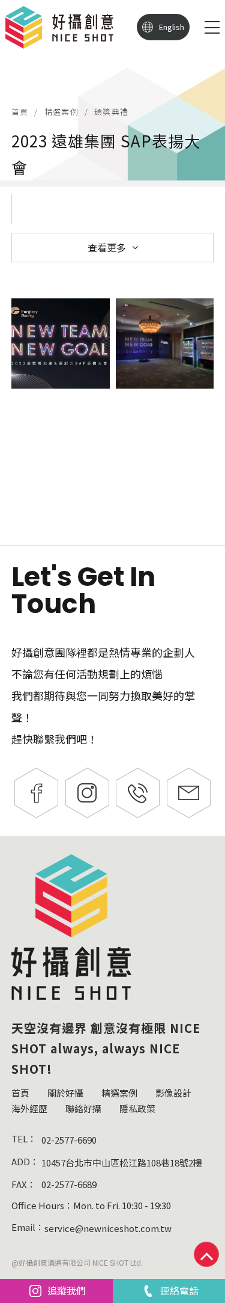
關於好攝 (65, 1092)
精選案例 (61, 111)
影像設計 (173, 1092)
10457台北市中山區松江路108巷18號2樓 (121, 1162)
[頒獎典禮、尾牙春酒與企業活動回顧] (112, 90)
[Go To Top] (206, 1254)
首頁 (20, 111)
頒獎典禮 (111, 111)
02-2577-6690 (69, 1140)
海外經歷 (29, 1108)
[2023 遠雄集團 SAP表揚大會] (60, 343)
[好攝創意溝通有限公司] (59, 27)
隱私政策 (137, 1108)
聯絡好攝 (83, 1108)
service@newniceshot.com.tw (108, 1228)
